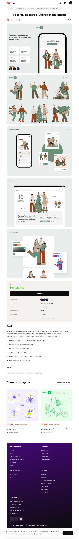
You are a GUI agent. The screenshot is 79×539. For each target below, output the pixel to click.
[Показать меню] (14, 3)
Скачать (39, 293)
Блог (11, 453)
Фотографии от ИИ (16, 501)
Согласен (67, 533)
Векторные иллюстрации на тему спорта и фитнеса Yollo (20, 429)
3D (11, 477)
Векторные (31, 8)
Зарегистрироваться (17, 460)
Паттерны (44, 486)
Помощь (12, 466)
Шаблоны (44, 447)
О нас (12, 450)
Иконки (43, 477)
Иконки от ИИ (14, 513)
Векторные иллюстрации (15, 373)
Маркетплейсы (46, 483)
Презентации (45, 456)
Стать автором (18, 525)
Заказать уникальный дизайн (38, 525)
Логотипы (44, 492)
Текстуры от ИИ (15, 504)
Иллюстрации (20, 8)
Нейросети (14, 497)
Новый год (38, 373)
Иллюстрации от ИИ (17, 510)
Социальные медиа (48, 480)
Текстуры (44, 489)
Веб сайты (44, 450)
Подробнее (38, 534)
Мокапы (43, 474)
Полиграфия (45, 460)
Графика (44, 470)
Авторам (13, 463)
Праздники (29, 373)
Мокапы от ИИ (14, 507)
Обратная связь (15, 456)
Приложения (45, 453)
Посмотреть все (63, 382)
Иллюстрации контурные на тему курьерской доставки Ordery (55, 429)
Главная (10, 8)
